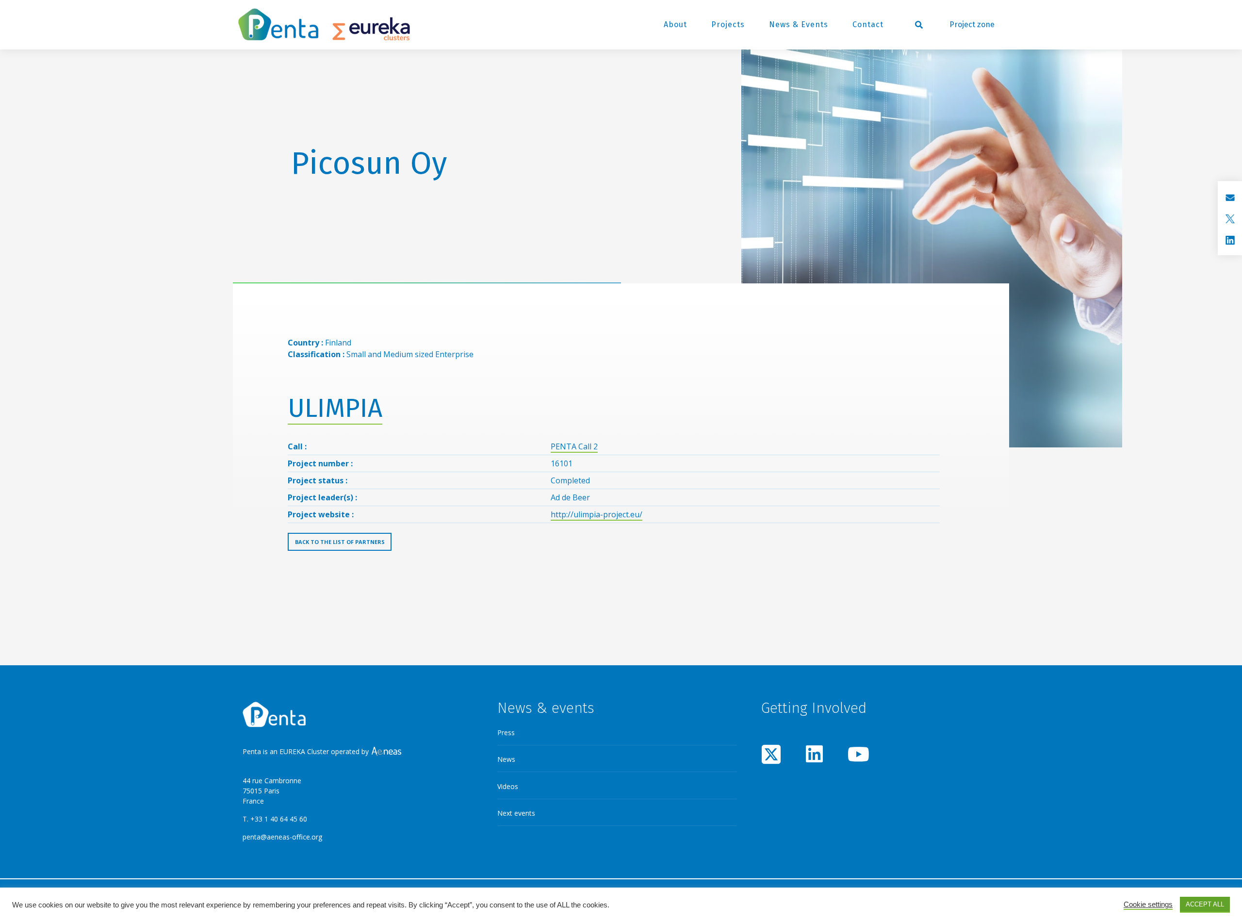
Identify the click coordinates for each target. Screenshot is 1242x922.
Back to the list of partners (340, 541)
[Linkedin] (814, 754)
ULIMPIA (335, 408)
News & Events (798, 24)
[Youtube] (857, 754)
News (506, 759)
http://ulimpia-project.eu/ (596, 514)
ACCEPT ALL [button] (1205, 904)
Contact (867, 24)
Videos (507, 786)
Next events (516, 813)
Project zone (972, 24)
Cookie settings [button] (1148, 904)
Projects (728, 24)
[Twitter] (771, 754)
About (675, 24)
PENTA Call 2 (574, 446)
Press (506, 732)
